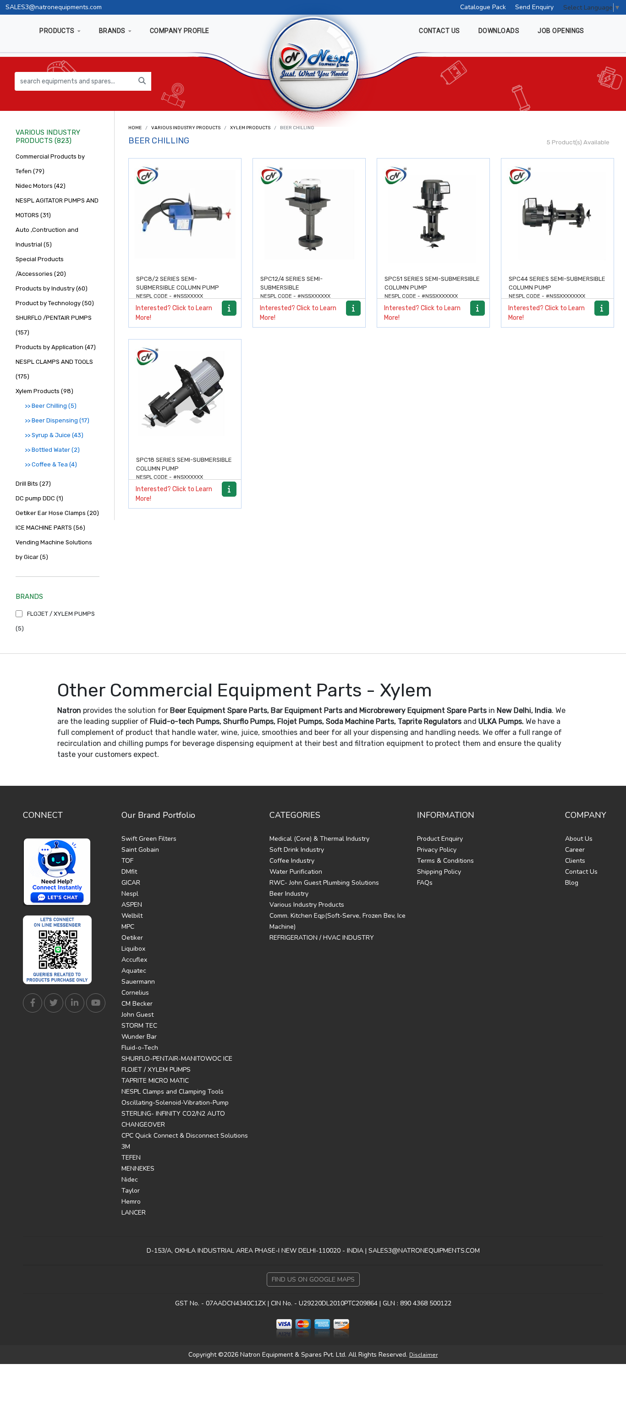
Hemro (131, 1201)
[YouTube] (95, 1003)
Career (575, 849)
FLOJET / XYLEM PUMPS (156, 1069)
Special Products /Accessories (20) (41, 266)
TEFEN (131, 1157)
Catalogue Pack (483, 7)
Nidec (129, 1179)
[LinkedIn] (74, 1003)
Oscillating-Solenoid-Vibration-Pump (175, 1102)
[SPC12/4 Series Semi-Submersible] (309, 215)
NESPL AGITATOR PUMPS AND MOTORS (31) (57, 208)
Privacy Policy (436, 849)
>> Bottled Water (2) (52, 449)
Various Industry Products (185, 128)
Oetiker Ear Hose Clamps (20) (57, 513)
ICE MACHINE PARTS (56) (50, 527)
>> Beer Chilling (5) (51, 405)
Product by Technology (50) (55, 303)
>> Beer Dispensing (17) (57, 420)
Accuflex (134, 959)
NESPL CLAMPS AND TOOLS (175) (54, 369)
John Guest (137, 1014)
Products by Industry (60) (52, 288)
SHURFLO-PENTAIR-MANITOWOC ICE (176, 1058)
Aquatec (133, 970)
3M (125, 1146)
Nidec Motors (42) (41, 185)
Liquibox (133, 948)
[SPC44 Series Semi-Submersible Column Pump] (557, 215)
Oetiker (132, 937)
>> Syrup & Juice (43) (54, 435)
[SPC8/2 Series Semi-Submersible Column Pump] (185, 215)
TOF (127, 860)
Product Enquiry (440, 838)
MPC (127, 926)
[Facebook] (32, 1003)
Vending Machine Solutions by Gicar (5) (54, 549)
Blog (571, 882)
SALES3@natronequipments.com (53, 7)
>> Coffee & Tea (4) (51, 464)
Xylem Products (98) (44, 391)
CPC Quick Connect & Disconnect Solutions (184, 1135)
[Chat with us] (59, 872)
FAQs (425, 882)
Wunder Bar (139, 1036)
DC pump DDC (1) (39, 498)
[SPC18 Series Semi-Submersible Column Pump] (185, 396)
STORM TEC (139, 1025)
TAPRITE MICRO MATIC (155, 1080)
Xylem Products (250, 128)
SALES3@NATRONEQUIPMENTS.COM (424, 1250)
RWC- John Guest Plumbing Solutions (324, 882)
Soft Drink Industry (296, 849)
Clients (575, 860)
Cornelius (135, 992)
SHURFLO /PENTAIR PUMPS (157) (54, 325)
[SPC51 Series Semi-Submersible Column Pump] (433, 215)
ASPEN (131, 904)
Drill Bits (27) (33, 483)
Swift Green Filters (148, 838)
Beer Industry (288, 893)
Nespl (129, 893)
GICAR (130, 882)
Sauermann (138, 981)
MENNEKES (137, 1168)
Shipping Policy (439, 871)
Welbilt (132, 915)
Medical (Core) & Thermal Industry (319, 838)
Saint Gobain (140, 849)
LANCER (133, 1212)
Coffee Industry (291, 860)
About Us (579, 838)
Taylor (130, 1190)
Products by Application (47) (56, 347)
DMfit (129, 871)
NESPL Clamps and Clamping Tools (172, 1091)
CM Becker (137, 1003)
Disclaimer (423, 1355)
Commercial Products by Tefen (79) (50, 164)
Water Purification (295, 871)
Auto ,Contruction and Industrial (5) (47, 237)
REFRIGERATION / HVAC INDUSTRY (321, 937)
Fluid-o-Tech (139, 1047)
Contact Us (581, 871)
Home (135, 128)
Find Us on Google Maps (313, 1279)
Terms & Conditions (445, 860)
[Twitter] (53, 1003)
